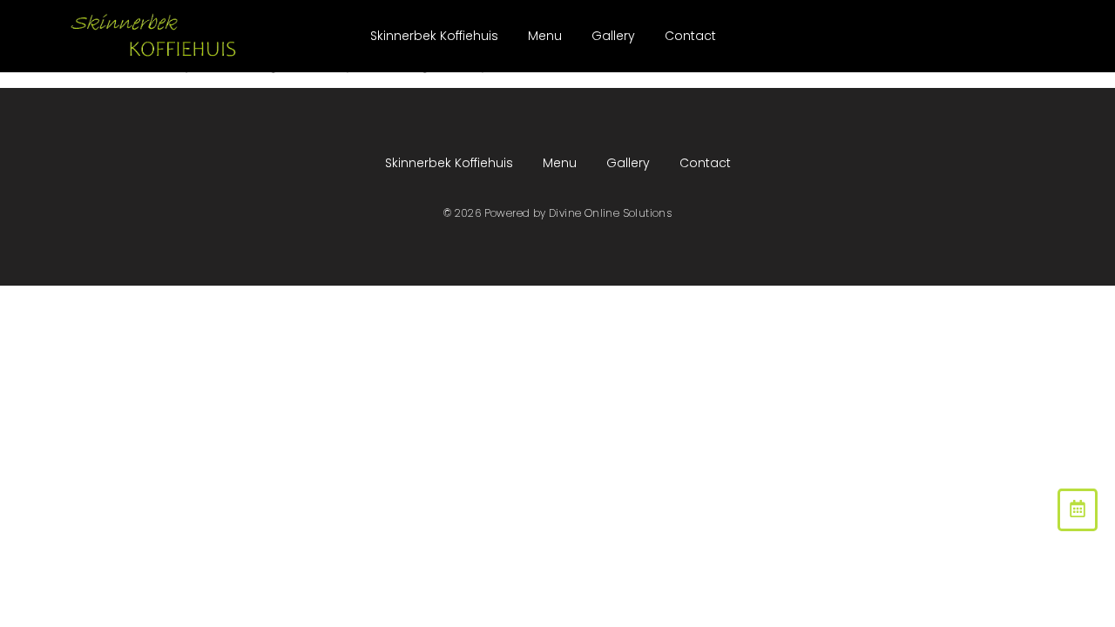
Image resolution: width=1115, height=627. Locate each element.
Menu (545, 35)
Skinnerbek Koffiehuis (434, 35)
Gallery (613, 35)
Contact (690, 35)
